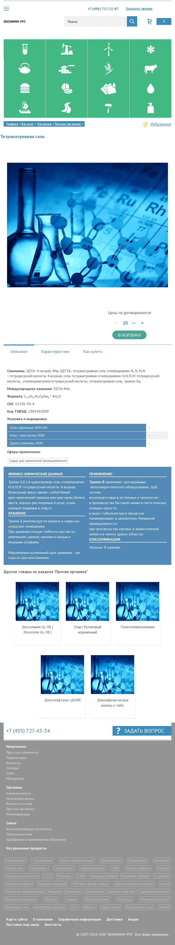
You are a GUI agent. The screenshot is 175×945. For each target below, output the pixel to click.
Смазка (71, 899)
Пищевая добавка (103, 876)
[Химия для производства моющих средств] (150, 108)
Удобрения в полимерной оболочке (36, 839)
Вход (168, 8)
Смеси (11, 823)
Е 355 (48, 876)
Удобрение (39, 868)
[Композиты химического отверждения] (108, 88)
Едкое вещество (92, 868)
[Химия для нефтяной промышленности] (67, 49)
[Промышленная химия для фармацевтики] (67, 88)
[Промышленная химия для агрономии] (108, 69)
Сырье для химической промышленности (38, 461)
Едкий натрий (110, 907)
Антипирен (161, 860)
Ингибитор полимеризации (24, 891)
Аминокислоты (18, 793)
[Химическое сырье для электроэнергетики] (108, 49)
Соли (10, 773)
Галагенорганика (97, 899)
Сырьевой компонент (154, 891)
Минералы (15, 778)
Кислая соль (14, 868)
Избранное (160, 124)
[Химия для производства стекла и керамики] (25, 69)
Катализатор (137, 860)
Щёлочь (89, 907)
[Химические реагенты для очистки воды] (150, 88)
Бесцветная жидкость (21, 899)
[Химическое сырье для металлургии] (25, 108)
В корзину (129, 335)
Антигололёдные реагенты (29, 829)
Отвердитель (95, 891)
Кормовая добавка (135, 876)
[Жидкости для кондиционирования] (150, 49)
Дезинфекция (111, 860)
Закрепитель (64, 868)
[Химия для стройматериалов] (67, 69)
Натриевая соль (17, 907)
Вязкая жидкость (137, 868)
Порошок (64, 876)
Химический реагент (155, 899)
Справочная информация (79, 919)
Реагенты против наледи (90, 884)
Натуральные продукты (26, 848)
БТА (74, 907)
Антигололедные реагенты (134, 884)
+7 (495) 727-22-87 (103, 9)
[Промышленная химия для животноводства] (150, 69)
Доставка (114, 919)
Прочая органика (20, 808)
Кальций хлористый (52, 884)
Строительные (42, 860)
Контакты (53, 924)
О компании (43, 919)
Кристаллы (73, 891)
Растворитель (15, 860)
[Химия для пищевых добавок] (25, 88)
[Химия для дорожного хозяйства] (67, 108)
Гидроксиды (16, 757)
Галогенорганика (20, 798)
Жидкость (54, 891)
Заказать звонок (139, 8)
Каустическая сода (139, 907)
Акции (133, 919)
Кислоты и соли (19, 803)
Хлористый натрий (18, 884)
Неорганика (16, 746)
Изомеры (124, 899)
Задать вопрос (144, 730)
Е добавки (162, 876)
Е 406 (81, 876)
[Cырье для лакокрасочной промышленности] (108, 108)
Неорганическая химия (22, 876)
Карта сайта (16, 919)
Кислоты (13, 763)
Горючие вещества (122, 891)
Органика (14, 787)
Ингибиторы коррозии (49, 907)
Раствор (163, 868)
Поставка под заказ (22, 924)
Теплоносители (19, 834)
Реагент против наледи (77, 860)
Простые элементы (22, 752)
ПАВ (115, 868)
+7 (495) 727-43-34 (28, 730)
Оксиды (12, 768)
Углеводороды (18, 814)
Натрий (164, 907)
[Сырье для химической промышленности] (25, 49)
